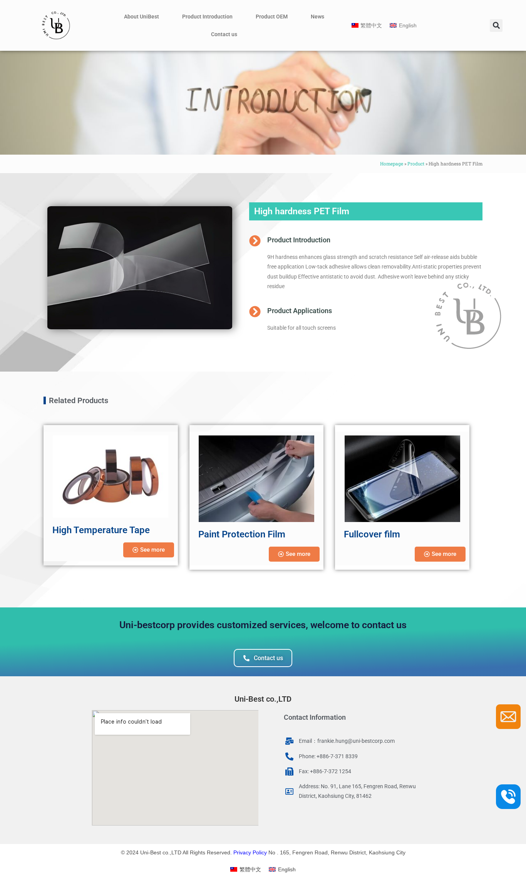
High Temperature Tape (101, 530)
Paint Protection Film (241, 534)
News (317, 16)
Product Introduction (207, 16)
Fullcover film (372, 534)
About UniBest (141, 16)
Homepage (391, 164)
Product (415, 164)
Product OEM (272, 16)
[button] (496, 25)
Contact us (224, 34)
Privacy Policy (250, 852)
